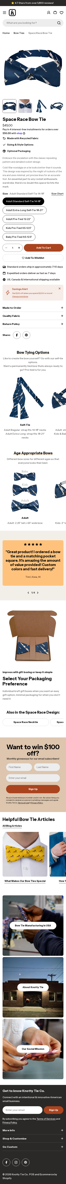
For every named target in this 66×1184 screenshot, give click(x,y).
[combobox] (33, 23)
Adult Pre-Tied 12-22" (18, 219)
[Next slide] (38, 593)
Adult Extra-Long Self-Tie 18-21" (24, 210)
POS (31, 1174)
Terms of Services (46, 1118)
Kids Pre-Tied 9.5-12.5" (18, 227)
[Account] (49, 12)
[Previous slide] (28, 593)
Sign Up (33, 789)
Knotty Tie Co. (20, 1174)
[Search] (59, 23)
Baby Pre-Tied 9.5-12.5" (19, 236)
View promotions (20, 296)
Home (6, 33)
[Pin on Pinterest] (26, 335)
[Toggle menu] (4, 12)
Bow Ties (19, 33)
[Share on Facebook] (17, 335)
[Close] (60, 288)
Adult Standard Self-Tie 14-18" (23, 201)
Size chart (57, 193)
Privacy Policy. (10, 1122)
